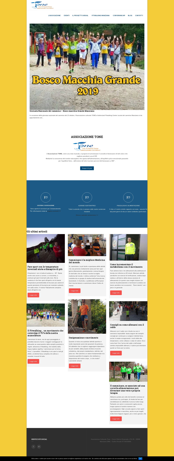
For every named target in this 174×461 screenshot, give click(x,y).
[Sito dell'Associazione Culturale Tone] (42, 5)
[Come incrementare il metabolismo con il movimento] (128, 247)
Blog (130, 15)
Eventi (66, 15)
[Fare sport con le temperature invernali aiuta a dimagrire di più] (46, 248)
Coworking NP (119, 15)
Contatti (139, 15)
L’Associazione (54, 15)
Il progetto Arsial (80, 15)
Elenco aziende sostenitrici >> (87, 215)
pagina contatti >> (54, 211)
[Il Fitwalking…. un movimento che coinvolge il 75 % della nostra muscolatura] (46, 315)
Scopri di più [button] (87, 168)
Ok (140, 458)
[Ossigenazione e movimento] (87, 316)
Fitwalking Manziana (101, 15)
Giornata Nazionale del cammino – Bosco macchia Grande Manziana (62, 111)
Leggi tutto (33, 295)
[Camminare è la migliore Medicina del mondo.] (87, 245)
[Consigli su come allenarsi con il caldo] (128, 311)
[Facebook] (33, 447)
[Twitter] (39, 447)
